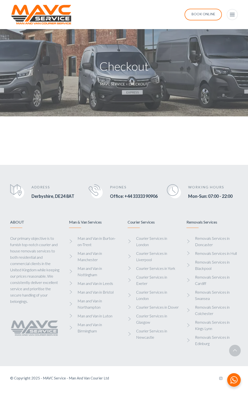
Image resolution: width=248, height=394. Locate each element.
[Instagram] (221, 378)
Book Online (203, 14)
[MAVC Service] (41, 14)
